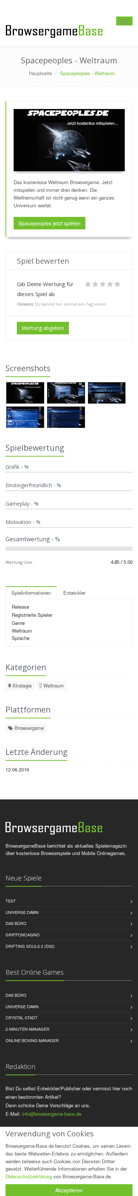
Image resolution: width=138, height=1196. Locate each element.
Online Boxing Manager (32, 1040)
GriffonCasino (23, 935)
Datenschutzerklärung (29, 1176)
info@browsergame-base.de (51, 1113)
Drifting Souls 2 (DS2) (30, 946)
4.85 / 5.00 (121, 562)
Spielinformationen (31, 592)
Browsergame (28, 727)
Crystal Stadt (22, 1017)
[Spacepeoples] (26, 393)
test (11, 901)
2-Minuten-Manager (27, 1029)
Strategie (21, 685)
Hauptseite (40, 73)
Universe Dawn (22, 912)
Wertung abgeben (43, 327)
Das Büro (16, 923)
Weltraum (53, 685)
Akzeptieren (69, 1190)
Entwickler (74, 592)
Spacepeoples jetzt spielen (49, 223)
